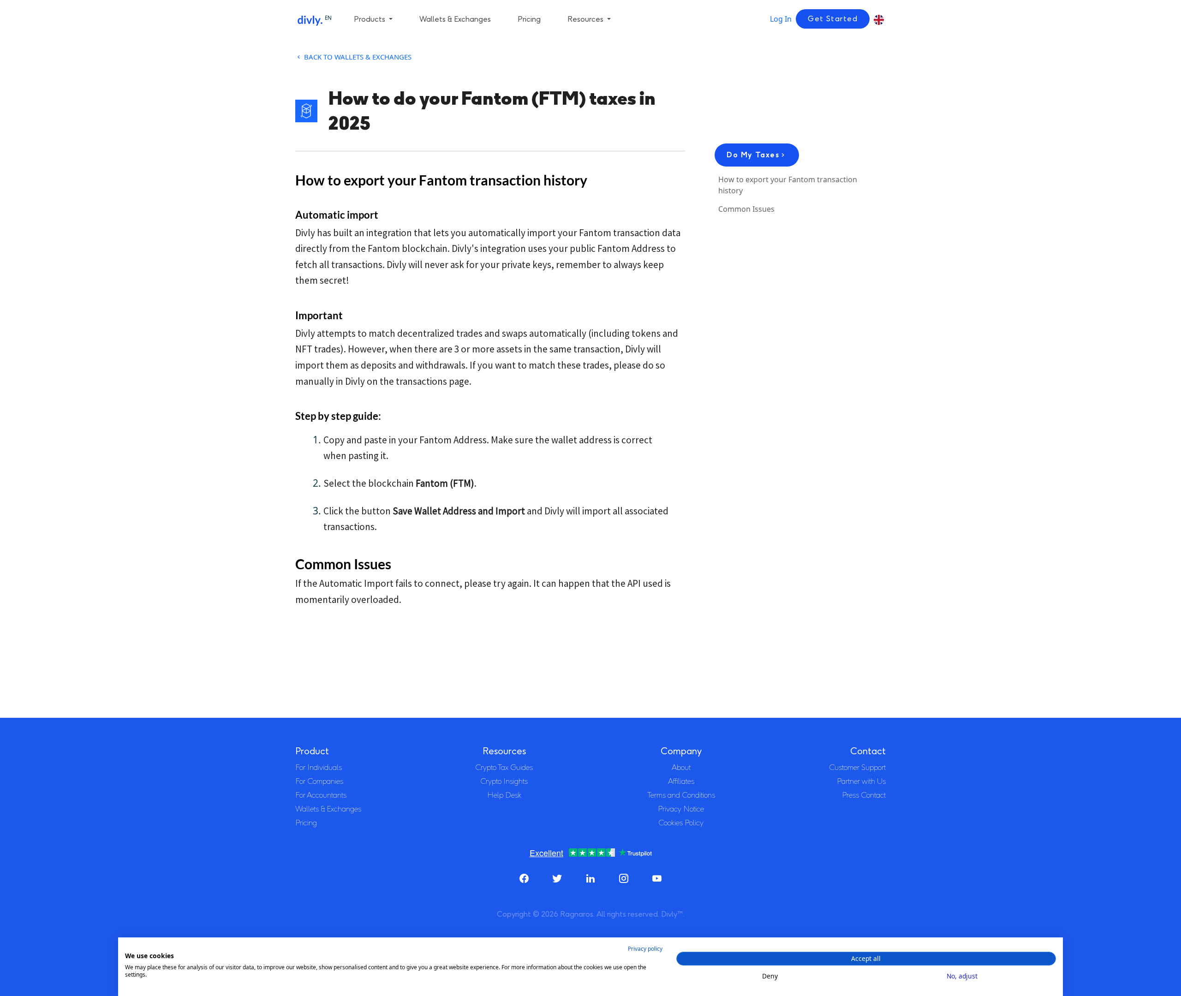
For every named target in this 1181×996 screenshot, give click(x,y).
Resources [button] (586, 19)
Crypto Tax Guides (504, 767)
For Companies (319, 781)
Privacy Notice (681, 809)
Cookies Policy (681, 822)
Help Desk (504, 795)
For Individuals (318, 767)
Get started (833, 18)
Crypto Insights (504, 781)
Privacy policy (645, 949)
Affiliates (681, 781)
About (681, 767)
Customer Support (857, 767)
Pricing (529, 19)
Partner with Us (861, 781)
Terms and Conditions (681, 795)
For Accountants (320, 795)
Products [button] (370, 19)
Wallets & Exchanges (455, 19)
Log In (781, 19)
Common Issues (746, 209)
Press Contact (864, 795)
